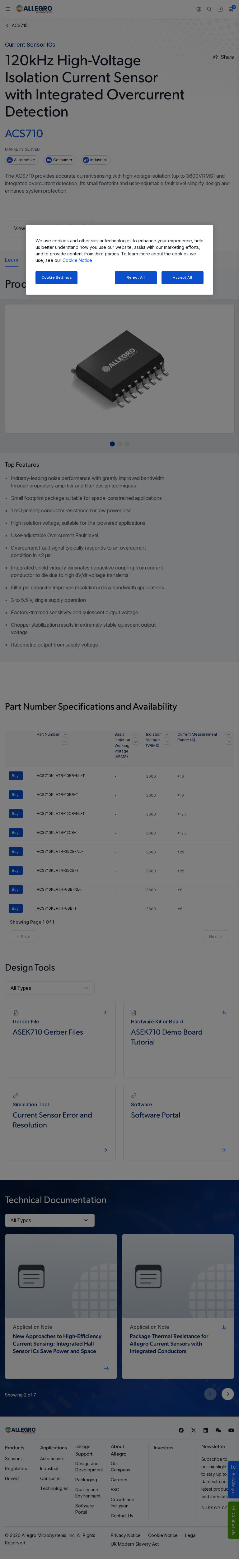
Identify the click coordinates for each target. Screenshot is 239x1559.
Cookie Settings (56, 277)
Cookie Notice (77, 260)
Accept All (182, 277)
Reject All (136, 277)
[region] (119, 260)
